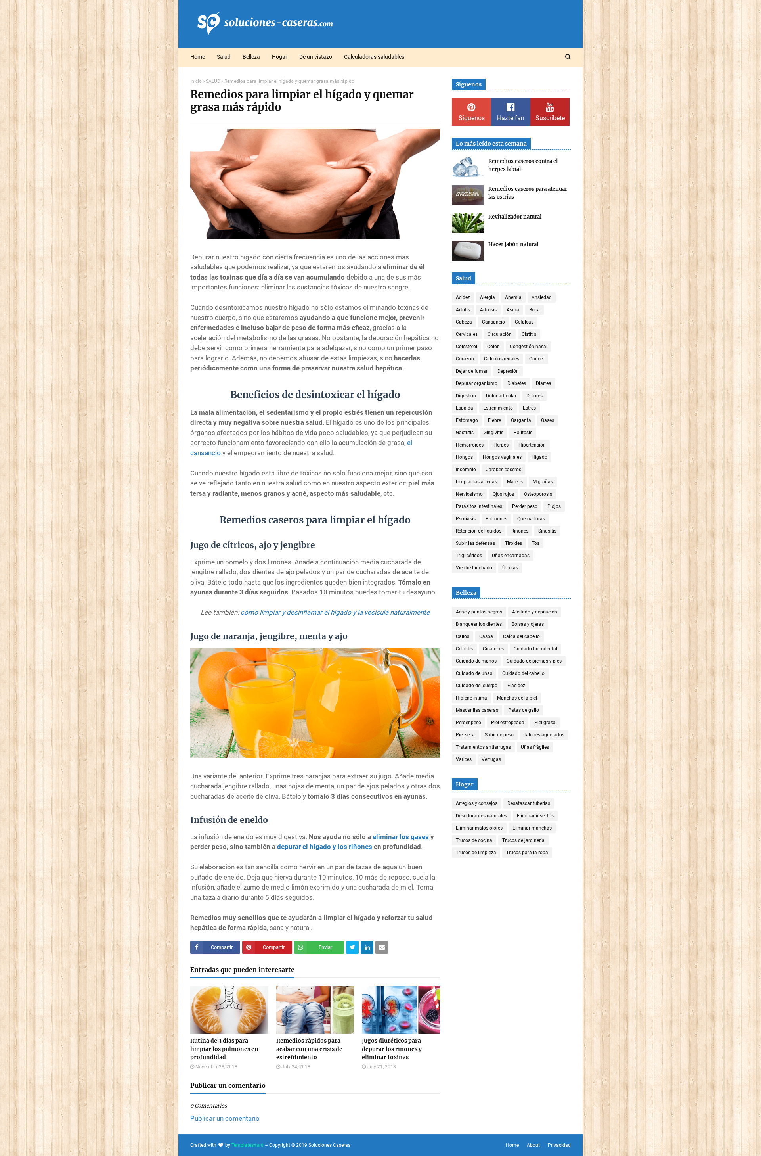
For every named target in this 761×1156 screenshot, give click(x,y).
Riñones (519, 531)
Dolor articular (501, 396)
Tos (535, 543)
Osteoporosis (538, 494)
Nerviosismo (469, 494)
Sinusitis (547, 531)
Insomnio (466, 469)
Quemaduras (531, 518)
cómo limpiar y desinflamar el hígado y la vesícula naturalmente (335, 612)
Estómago (467, 420)
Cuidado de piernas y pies (534, 661)
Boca (534, 309)
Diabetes (516, 383)
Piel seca (465, 735)
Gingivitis (493, 432)
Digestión (466, 396)
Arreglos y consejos (476, 803)
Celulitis (464, 649)
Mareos (515, 482)
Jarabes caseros (503, 469)
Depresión (508, 371)
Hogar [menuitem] (279, 57)
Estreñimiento (498, 408)
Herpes (501, 445)
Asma (513, 309)
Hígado (539, 457)
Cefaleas (524, 322)
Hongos (464, 457)
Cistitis (529, 334)
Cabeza (464, 322)
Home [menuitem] (197, 57)
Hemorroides (470, 445)
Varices (464, 759)
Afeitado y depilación (534, 612)
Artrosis (488, 309)
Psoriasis (466, 518)
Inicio (196, 81)
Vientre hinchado (474, 568)
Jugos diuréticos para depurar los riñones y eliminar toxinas (392, 1049)
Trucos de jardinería (523, 840)
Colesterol (466, 346)
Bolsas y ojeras (528, 624)
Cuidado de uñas (474, 673)
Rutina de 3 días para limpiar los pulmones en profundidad (224, 1049)
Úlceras (510, 568)
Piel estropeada (507, 722)
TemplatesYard (247, 1145)
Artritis (463, 309)
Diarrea (543, 383)
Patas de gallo (523, 710)
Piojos (554, 506)
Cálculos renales (501, 359)
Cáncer (536, 359)
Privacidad (559, 1145)
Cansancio (493, 322)
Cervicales (467, 334)
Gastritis (465, 432)
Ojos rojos (503, 494)
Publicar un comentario (225, 1118)
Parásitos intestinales (479, 506)
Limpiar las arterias (476, 482)
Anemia (513, 297)
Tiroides (513, 543)
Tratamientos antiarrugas (483, 747)
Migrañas (543, 482)
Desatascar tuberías (528, 803)
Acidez (463, 297)
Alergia (487, 297)
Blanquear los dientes (479, 624)
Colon (493, 346)
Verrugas (491, 759)
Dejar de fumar (472, 371)
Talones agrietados (544, 735)
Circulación (500, 334)
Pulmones (496, 518)
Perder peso (524, 506)
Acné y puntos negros (479, 612)
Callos (462, 636)
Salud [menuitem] (224, 57)
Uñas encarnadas (511, 555)
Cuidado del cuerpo (476, 685)
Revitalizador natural (514, 216)
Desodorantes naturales (481, 816)
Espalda (464, 408)
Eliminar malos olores (479, 828)
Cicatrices (493, 649)
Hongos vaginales (502, 457)
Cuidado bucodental (535, 649)
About (533, 1145)
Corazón (465, 359)
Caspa (486, 636)
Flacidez (516, 685)
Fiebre (494, 420)
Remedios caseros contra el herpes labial (523, 165)
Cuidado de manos (476, 661)
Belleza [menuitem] (251, 57)
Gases (547, 420)
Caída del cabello (521, 636)
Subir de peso (499, 735)
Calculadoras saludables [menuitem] (374, 57)
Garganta (521, 420)
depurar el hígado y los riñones (324, 847)
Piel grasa (545, 722)
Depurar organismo (476, 383)
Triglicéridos (469, 555)
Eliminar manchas (532, 828)
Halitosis (522, 432)
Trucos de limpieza (476, 852)
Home (512, 1145)
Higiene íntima (471, 698)
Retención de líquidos (478, 531)
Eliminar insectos (535, 816)
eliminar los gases (401, 837)
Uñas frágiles (535, 747)
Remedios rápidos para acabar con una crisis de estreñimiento (309, 1049)
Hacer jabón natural (513, 244)
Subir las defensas (475, 543)
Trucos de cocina (474, 840)
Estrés (529, 408)
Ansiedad (542, 297)
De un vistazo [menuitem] (315, 57)
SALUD (213, 81)
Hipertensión (532, 445)
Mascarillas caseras (477, 710)
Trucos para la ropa (527, 852)
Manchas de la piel (517, 698)
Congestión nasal (528, 346)
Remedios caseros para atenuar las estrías (527, 193)
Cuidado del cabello (523, 673)
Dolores (534, 396)
